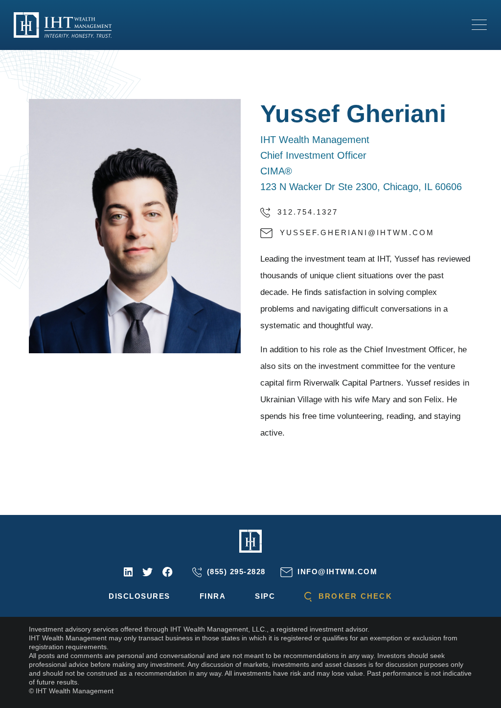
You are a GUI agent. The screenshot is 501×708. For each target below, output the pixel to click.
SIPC (265, 596)
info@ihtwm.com (336, 571)
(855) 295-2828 (235, 571)
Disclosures (139, 596)
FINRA (213, 596)
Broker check (354, 596)
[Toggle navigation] (479, 24)
